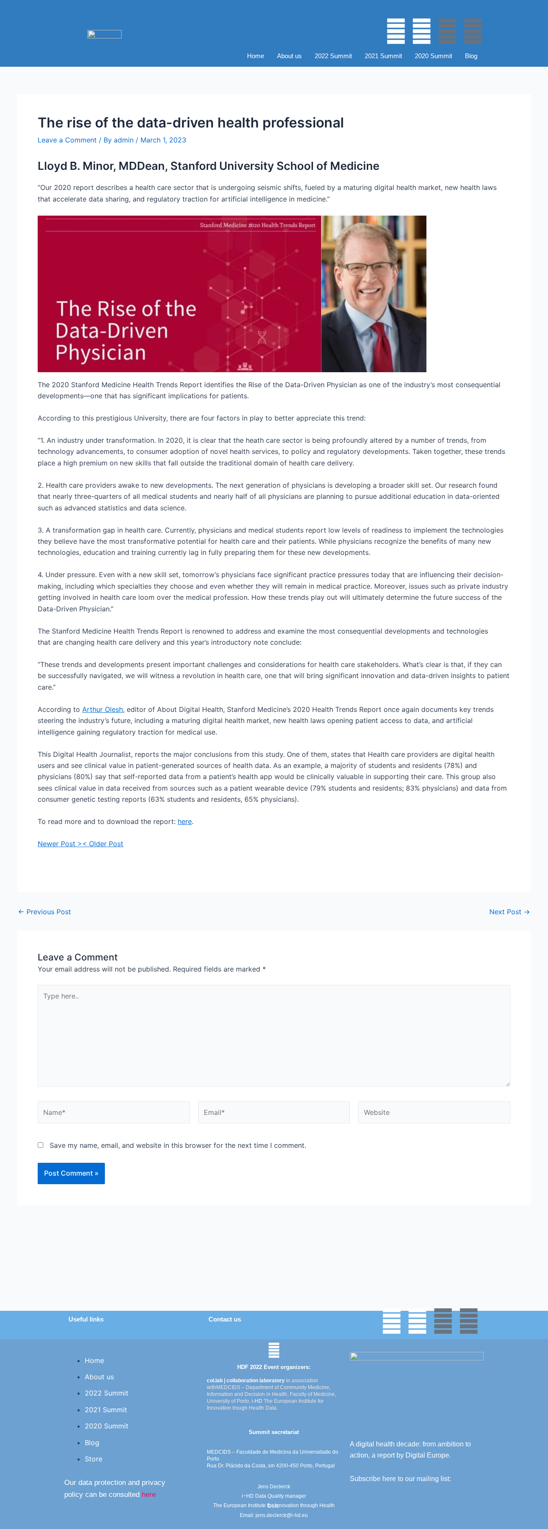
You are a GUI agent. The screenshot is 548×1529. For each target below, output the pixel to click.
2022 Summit (333, 55)
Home (255, 55)
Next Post (509, 911)
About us (289, 55)
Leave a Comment (67, 140)
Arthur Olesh (102, 709)
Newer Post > (60, 843)
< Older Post (102, 843)
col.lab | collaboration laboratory (246, 1381)
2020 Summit (433, 55)
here (185, 821)
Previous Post (44, 911)
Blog (471, 55)
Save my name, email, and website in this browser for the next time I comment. (178, 1145)
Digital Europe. (428, 1455)
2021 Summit (383, 55)
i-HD (257, 1401)
